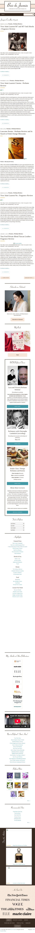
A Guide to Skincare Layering (18, 570)
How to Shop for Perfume (17, 744)
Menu (3, 14)
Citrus (21, 797)
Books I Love (17, 558)
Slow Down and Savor (17, 748)
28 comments (5, 123)
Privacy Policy (3, 930)
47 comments (5, 187)
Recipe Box (17, 579)
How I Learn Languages (17, 543)
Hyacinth (13, 797)
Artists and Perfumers (17, 562)
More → (28, 800)
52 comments (5, 228)
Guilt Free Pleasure (17, 550)
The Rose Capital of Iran (17, 593)
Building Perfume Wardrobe (17, 753)
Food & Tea (20, 923)
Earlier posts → (29, 277)
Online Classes (17, 920)
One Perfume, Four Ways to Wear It (17, 755)
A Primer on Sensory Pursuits (15, 6)
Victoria (10, 24)
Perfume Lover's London (17, 596)
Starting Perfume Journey (17, 741)
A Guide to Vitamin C (17, 572)
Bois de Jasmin (13, 929)
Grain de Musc (17, 813)
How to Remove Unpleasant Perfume (17, 762)
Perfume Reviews (17, 24)
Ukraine (28, 923)
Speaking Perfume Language (17, 751)
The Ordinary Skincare (17, 569)
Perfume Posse (17, 817)
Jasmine (9, 789)
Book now (17, 406)
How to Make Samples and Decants (17, 760)
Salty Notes (25, 789)
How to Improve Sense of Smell (17, 739)
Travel (17, 563)
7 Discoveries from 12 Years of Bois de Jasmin (17, 546)
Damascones (25, 779)
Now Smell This (17, 815)
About (9, 920)
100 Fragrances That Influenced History (17, 758)
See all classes (17, 512)
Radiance (17, 779)
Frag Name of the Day (17, 811)
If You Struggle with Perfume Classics (17, 743)
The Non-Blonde (17, 820)
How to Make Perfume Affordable (17, 750)
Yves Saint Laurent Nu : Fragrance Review (16, 195)
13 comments (5, 75)
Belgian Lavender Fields (17, 595)
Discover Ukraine (17, 589)
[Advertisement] (17, 624)
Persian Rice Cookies (17, 584)
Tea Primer (17, 582)
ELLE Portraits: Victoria (17, 548)
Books (26, 920)
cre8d (33, 929)
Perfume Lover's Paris (17, 591)
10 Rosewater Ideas (17, 574)
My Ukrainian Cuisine (17, 581)
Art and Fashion (17, 560)
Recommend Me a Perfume (17, 551)
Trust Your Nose (17, 738)
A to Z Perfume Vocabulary (10, 780)
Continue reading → (5, 71)
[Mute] (25, 726)
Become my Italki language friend (17, 544)
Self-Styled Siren (17, 818)
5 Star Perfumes (17, 553)
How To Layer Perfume (17, 756)
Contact (17, 926)
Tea (17, 789)
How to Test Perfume (17, 746)
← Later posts (5, 277)
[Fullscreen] (28, 726)
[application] (17, 721)
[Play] (7, 726)
